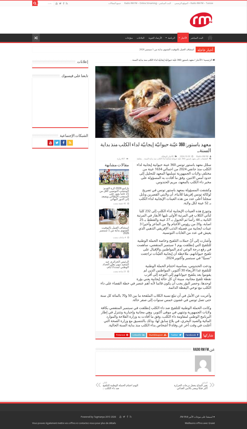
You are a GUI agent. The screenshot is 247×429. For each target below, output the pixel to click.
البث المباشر (197, 38)
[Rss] (66, 3)
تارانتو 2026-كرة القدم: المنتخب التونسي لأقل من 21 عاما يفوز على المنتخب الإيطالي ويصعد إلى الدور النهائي (114, 194)
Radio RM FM (202, 156)
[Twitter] (60, 3)
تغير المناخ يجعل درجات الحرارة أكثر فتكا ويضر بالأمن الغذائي (191, 385)
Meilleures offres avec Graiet (200, 423)
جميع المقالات (114, 3)
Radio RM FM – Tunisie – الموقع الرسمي (193, 3)
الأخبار (184, 38)
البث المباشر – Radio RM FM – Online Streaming (147, 3)
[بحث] (35, 3)
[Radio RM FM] (201, 19)
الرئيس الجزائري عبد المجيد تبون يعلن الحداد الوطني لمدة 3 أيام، (116, 264)
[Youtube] (56, 3)
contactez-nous (87, 423)
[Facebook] (64, 3)
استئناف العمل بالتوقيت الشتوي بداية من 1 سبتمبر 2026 (166, 49)
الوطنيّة (164, 156)
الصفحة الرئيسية (210, 37)
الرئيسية (208, 60)
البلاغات (140, 38)
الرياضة (171, 38)
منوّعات (129, 38)
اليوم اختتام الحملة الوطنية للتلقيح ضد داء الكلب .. (120, 385)
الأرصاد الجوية (155, 38)
